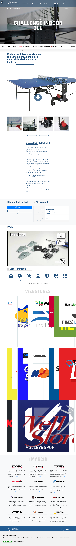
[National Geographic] (59, 512)
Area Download (57, 1)
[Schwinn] (38, 497)
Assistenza (62, 1)
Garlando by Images (50, 3)
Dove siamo (67, 1)
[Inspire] (38, 481)
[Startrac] (59, 497)
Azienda (23, 3)
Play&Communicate (36, 3)
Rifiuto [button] (10, 541)
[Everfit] (17, 481)
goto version (16, 8)
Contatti (23, 5)
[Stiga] (16, 512)
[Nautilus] (59, 481)
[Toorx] (59, 466)
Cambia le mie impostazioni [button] (18, 541)
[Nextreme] (38, 512)
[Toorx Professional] (17, 466)
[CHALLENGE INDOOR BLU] (38, 91)
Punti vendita (59, 3)
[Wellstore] (49, 426)
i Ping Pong (38, 19)
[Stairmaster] (16, 497)
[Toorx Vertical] (38, 466)
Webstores (65, 3)
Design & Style (43, 3)
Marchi (26, 3)
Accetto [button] (5, 541)
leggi (18, 476)
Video (55, 3)
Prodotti (30, 3)
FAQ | (53, 1)
